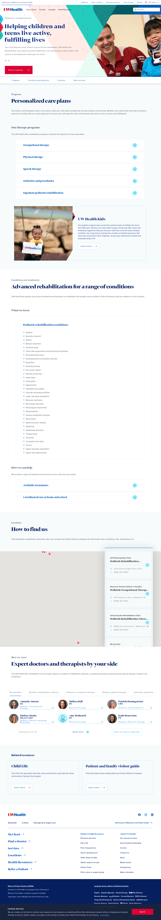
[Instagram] (145, 814)
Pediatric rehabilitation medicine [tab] (44, 692)
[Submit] (135, 9)
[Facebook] (139, 814)
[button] (80, 145)
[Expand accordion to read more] (135, 145)
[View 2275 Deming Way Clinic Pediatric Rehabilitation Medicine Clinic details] (147, 565)
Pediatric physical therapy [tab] (114, 692)
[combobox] (148, 9)
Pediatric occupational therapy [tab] (80, 692)
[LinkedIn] (151, 814)
